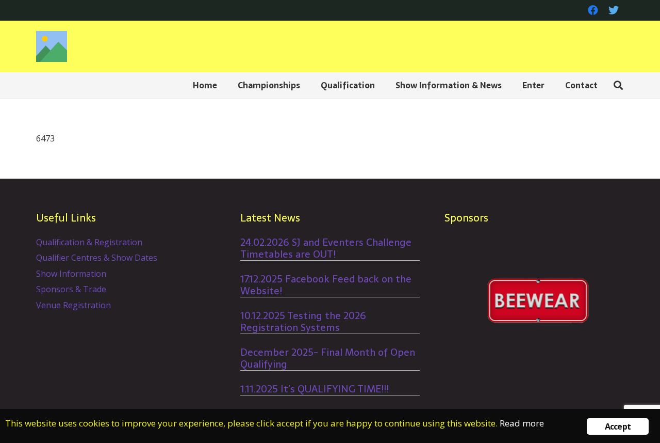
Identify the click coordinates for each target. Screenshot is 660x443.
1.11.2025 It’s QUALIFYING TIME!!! (314, 389)
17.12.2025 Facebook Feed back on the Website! (325, 285)
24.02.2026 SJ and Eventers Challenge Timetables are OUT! (325, 248)
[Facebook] (593, 10)
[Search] (618, 85)
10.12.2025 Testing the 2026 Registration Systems (303, 322)
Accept (618, 426)
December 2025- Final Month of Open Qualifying (327, 358)
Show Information (71, 273)
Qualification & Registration (89, 242)
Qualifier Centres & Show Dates (96, 257)
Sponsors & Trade (71, 289)
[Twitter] (613, 10)
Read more (522, 423)
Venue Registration (73, 305)
